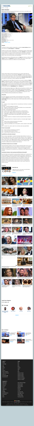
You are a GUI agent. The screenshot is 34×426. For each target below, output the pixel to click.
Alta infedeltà (19, 338)
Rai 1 (18, 362)
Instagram (6, 42)
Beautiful (19, 387)
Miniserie (11, 341)
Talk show (14, 172)
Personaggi (6, 7)
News (11, 335)
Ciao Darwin (19, 331)
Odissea (3, 338)
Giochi (3, 396)
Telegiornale (4, 389)
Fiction (3, 387)
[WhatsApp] (6, 302)
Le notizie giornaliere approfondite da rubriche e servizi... (13, 334)
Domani (3, 367)
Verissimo (19, 389)
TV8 (18, 370)
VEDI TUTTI (17, 315)
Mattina (3, 362)
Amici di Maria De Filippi (21, 382)
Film (3, 369)
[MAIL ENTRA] (29, 6)
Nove (18, 371)
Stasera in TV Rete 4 (21, 376)
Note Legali (11, 403)
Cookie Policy (17, 403)
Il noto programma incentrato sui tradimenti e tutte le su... (28, 340)
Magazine (3, 7)
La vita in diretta (20, 395)
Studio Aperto (4, 331)
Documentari (4, 394)
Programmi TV (4, 381)
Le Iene (19, 390)
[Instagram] (3, 302)
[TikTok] (8, 302)
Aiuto (26, 403)
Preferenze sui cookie (22, 403)
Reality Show (4, 382)
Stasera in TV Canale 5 (21, 378)
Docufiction (27, 341)
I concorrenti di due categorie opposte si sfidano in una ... (28, 334)
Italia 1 (19, 369)
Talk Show (4, 385)
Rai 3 (18, 365)
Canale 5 (19, 367)
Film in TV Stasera (5, 371)
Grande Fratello (20, 385)
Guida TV (3, 361)
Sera (3, 365)
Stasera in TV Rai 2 (21, 374)
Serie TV (3, 370)
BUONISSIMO (15, 402)
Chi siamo (8, 403)
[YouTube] (5, 302)
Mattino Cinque (20, 394)
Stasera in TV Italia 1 (21, 379)
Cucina (3, 390)
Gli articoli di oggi (5, 375)
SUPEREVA (18, 402)
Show (26, 335)
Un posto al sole (20, 391)
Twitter (9, 42)
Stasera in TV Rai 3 (21, 375)
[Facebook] (2, 302)
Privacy (14, 403)
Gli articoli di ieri (5, 376)
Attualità (3, 391)
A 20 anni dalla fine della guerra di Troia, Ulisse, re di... (13, 340)
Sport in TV (4, 374)
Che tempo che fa (20, 396)
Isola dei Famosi (20, 386)
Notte (3, 366)
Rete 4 (19, 366)
